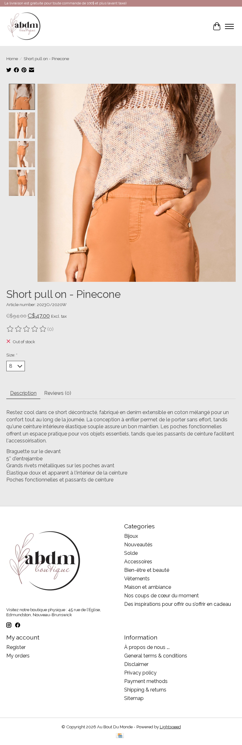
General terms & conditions (155, 656)
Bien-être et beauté (146, 570)
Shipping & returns (145, 690)
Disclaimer (136, 664)
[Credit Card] (120, 736)
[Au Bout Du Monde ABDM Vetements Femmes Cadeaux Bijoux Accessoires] (24, 26)
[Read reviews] (26, 329)
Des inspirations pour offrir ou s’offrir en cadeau (177, 604)
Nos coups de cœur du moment (161, 596)
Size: (11, 354)
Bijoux (131, 536)
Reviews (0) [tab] (57, 393)
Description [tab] (23, 393)
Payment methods (146, 681)
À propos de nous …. (147, 647)
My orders (18, 656)
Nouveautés (138, 545)
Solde (131, 553)
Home (12, 58)
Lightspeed (170, 726)
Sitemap (134, 698)
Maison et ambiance (147, 587)
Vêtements (137, 579)
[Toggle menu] (229, 26)
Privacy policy (140, 673)
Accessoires (138, 562)
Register (16, 647)
